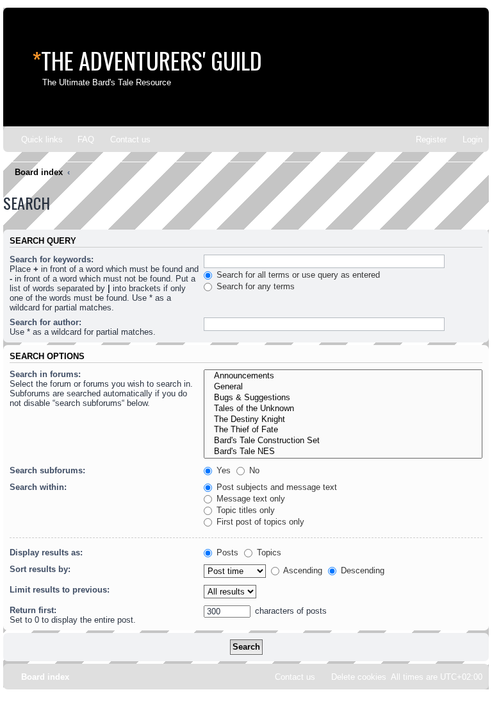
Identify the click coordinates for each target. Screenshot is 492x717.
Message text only (249, 498)
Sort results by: (40, 569)
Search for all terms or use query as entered (297, 275)
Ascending (301, 570)
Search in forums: (45, 374)
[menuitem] (80, 139)
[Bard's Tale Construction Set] (343, 440)
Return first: (33, 610)
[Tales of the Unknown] (343, 408)
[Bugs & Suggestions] (343, 397)
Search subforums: (47, 470)
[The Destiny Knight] (343, 419)
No (253, 470)
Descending (361, 570)
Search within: (38, 487)
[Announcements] (343, 376)
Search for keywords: (52, 259)
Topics (267, 552)
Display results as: (46, 552)
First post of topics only (259, 522)
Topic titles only (244, 510)
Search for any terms (254, 286)
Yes (222, 470)
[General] (343, 387)
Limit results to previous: (60, 590)
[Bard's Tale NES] (343, 451)
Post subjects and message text (275, 487)
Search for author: (45, 322)
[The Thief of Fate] (343, 430)
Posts (226, 552)
